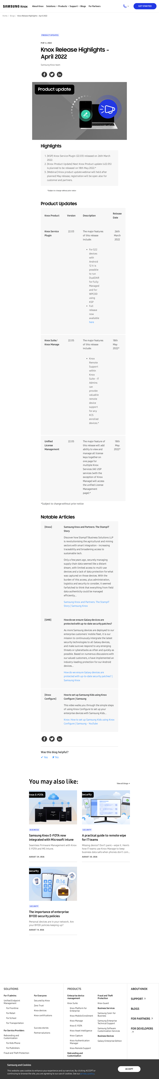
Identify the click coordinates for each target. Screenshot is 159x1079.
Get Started (145, 6)
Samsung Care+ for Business (107, 1014)
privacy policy (87, 1073)
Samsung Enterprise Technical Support (107, 1022)
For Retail (10, 1013)
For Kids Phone (13, 1043)
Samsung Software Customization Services (109, 1029)
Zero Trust (39, 1005)
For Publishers (13, 1048)
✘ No (55, 757)
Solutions (11, 989)
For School (11, 1018)
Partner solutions (42, 1033)
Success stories (41, 1028)
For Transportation (15, 1023)
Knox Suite (72, 1003)
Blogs (83, 6)
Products (74, 989)
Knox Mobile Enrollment (81, 1015)
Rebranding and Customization (11, 1036)
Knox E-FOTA (76, 1025)
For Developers (142, 1028)
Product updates (50, 35)
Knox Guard (103, 1003)
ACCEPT (129, 1069)
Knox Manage (76, 1020)
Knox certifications (43, 1015)
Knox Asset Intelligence (81, 1030)
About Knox (37, 6)
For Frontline (12, 1008)
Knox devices (40, 1010)
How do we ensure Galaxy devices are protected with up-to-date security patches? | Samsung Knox (88, 676)
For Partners (94, 6)
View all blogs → (123, 783)
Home (4, 16)
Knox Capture (76, 1035)
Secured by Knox (42, 1000)
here (91, 322)
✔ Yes (44, 757)
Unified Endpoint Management (12, 1002)
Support (137, 999)
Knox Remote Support (80, 1048)
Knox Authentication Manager (80, 1042)
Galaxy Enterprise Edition (110, 1041)
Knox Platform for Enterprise (78, 1009)
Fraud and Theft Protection (16, 1053)
